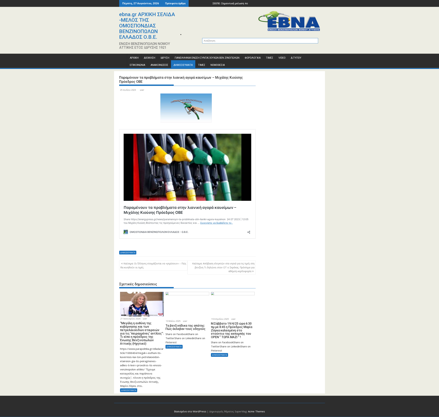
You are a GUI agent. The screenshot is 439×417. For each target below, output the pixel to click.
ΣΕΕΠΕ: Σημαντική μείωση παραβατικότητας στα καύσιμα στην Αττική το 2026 (243, 3)
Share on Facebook (123, 245)
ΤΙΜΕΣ (269, 57)
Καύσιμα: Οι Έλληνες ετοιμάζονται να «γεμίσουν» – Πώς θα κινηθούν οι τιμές (153, 265)
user (142, 89)
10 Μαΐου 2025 (173, 321)
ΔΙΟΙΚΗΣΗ (149, 57)
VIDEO (282, 57)
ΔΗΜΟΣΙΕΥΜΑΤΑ (183, 65)
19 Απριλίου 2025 (220, 319)
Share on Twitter (132, 245)
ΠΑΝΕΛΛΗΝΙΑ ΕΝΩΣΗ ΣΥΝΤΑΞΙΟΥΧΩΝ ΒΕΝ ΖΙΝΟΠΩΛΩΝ (207, 57)
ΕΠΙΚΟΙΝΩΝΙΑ (137, 65)
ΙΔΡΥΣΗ (165, 57)
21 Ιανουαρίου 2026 (130, 318)
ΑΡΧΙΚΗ (134, 57)
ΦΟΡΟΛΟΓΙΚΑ (253, 57)
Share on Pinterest (150, 245)
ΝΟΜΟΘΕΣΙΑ (218, 65)
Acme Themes (256, 411)
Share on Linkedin (141, 245)
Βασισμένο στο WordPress (190, 411)
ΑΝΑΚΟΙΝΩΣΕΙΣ (159, 65)
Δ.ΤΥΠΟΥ (296, 57)
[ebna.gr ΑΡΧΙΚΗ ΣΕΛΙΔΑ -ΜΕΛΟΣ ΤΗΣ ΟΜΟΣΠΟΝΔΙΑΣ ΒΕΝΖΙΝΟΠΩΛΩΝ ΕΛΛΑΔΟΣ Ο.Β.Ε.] (122, 58)
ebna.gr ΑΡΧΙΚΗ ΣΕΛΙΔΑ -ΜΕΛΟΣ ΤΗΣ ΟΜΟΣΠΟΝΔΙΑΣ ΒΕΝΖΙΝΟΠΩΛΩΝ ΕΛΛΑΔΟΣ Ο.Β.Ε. (147, 25)
